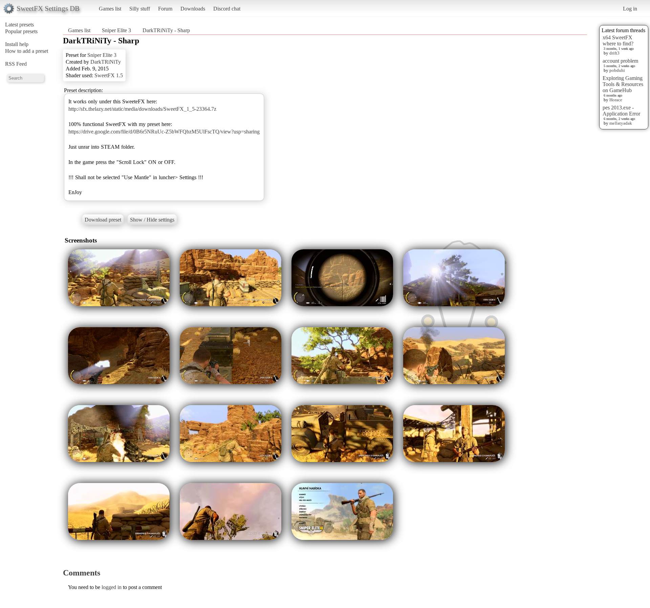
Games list (110, 9)
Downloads (192, 9)
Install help (16, 44)
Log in (630, 9)
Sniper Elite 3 (116, 30)
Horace (615, 99)
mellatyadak (620, 123)
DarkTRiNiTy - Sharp (166, 30)
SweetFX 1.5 (108, 75)
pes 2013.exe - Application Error (621, 111)
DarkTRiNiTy (105, 62)
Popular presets (21, 31)
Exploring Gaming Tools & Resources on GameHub (623, 84)
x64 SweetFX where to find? (618, 40)
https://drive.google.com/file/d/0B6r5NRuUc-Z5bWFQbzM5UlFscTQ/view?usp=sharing (164, 131)
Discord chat (226, 9)
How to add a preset (26, 51)
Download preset (103, 220)
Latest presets (19, 24)
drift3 (614, 53)
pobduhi (617, 70)
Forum (165, 9)
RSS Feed (16, 64)
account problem (620, 61)
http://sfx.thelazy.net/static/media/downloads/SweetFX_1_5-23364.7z (142, 109)
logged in (112, 587)
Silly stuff (139, 9)
